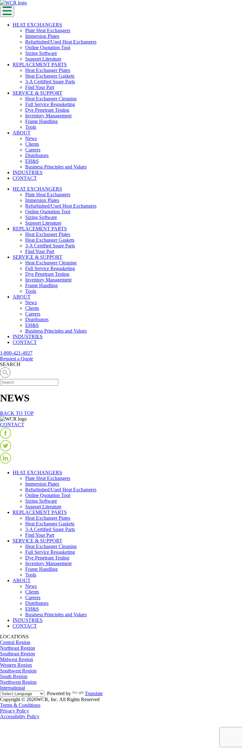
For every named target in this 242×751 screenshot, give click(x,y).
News (31, 138)
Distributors (37, 155)
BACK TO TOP (17, 413)
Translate (94, 693)
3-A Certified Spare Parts (50, 81)
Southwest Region (18, 670)
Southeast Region (17, 653)
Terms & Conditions (20, 705)
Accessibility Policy (19, 716)
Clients (32, 144)
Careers (32, 149)
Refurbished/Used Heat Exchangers (60, 41)
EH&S (32, 161)
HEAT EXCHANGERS (37, 24)
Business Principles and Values (56, 166)
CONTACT (25, 178)
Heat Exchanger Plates (47, 70)
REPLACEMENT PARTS (40, 64)
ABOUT (22, 132)
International (12, 687)
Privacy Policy (14, 710)
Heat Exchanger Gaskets (49, 76)
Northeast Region (17, 648)
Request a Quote (16, 358)
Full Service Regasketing (50, 104)
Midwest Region (16, 659)
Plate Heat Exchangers (47, 30)
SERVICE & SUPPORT (37, 93)
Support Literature (43, 59)
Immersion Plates (42, 36)
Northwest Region (18, 682)
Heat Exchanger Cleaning (51, 98)
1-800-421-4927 (16, 353)
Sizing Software (41, 53)
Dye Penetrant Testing (47, 110)
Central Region (15, 642)
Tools (30, 127)
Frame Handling (41, 121)
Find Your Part (39, 87)
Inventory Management (48, 115)
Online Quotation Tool (47, 47)
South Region (13, 676)
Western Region (16, 665)
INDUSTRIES (28, 172)
